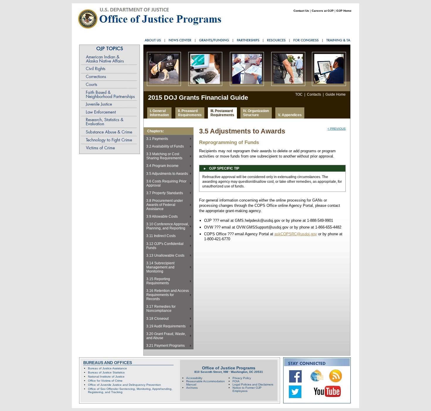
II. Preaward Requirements (190, 113)
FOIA (236, 381)
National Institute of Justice (106, 376)
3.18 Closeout (157, 319)
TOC (299, 94)
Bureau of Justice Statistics (106, 372)
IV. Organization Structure (256, 113)
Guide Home (335, 94)
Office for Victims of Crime (105, 380)
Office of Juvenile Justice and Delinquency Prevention (124, 384)
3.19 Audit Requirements (166, 326)
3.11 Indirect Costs (161, 236)
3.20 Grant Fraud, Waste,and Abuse (166, 336)
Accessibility (194, 378)
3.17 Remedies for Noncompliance (161, 309)
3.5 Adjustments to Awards (167, 174)
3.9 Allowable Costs (162, 216)
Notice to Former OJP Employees (247, 389)
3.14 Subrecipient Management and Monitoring (160, 267)
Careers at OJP (323, 10)
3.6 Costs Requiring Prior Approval (166, 183)
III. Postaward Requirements (222, 113)
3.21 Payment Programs (165, 346)
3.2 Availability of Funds (165, 146)
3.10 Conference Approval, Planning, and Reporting (167, 226)
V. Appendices (290, 115)
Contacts (314, 94)
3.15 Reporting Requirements (158, 281)
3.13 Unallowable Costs (165, 255)
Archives (192, 387)
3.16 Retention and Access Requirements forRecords (167, 295)
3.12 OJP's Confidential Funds (165, 246)
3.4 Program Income (162, 166)
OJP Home (344, 10)
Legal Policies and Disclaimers (253, 384)
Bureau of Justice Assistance (107, 368)
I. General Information (159, 113)
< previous (337, 128)
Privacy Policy (242, 378)
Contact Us (301, 10)
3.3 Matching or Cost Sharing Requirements (164, 156)
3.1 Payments (157, 139)
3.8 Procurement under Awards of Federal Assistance (164, 205)
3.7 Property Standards (164, 193)
